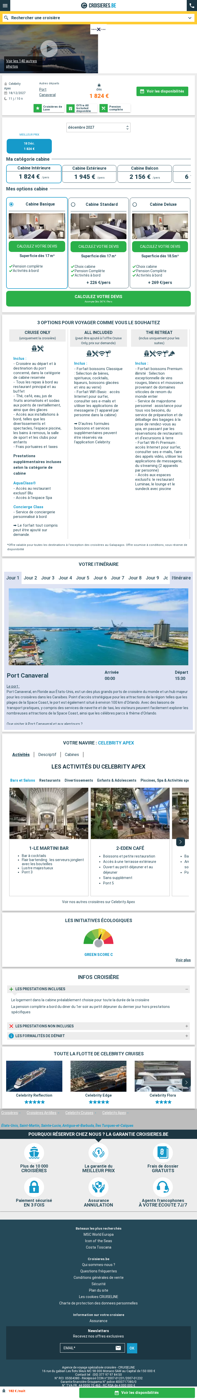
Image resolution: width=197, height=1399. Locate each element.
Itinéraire (181, 577)
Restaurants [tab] (50, 780)
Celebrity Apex (114, 1113)
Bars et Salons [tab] (22, 780)
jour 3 (47, 577)
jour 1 (12, 577)
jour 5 (82, 577)
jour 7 (117, 577)
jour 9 (152, 577)
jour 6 (100, 577)
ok (132, 1348)
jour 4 (65, 577)
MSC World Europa (99, 1234)
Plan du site (98, 1291)
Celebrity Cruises (79, 1113)
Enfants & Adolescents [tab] (116, 780)
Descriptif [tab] (47, 754)
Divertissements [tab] (79, 780)
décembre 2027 (81, 127)
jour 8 (135, 577)
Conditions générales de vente (99, 1278)
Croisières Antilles (41, 1113)
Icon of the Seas (98, 1241)
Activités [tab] (21, 754)
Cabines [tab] (72, 754)
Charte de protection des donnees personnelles (98, 1303)
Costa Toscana (98, 1247)
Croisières (9, 1113)
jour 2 (30, 577)
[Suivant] (180, 842)
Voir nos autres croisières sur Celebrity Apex (98, 902)
